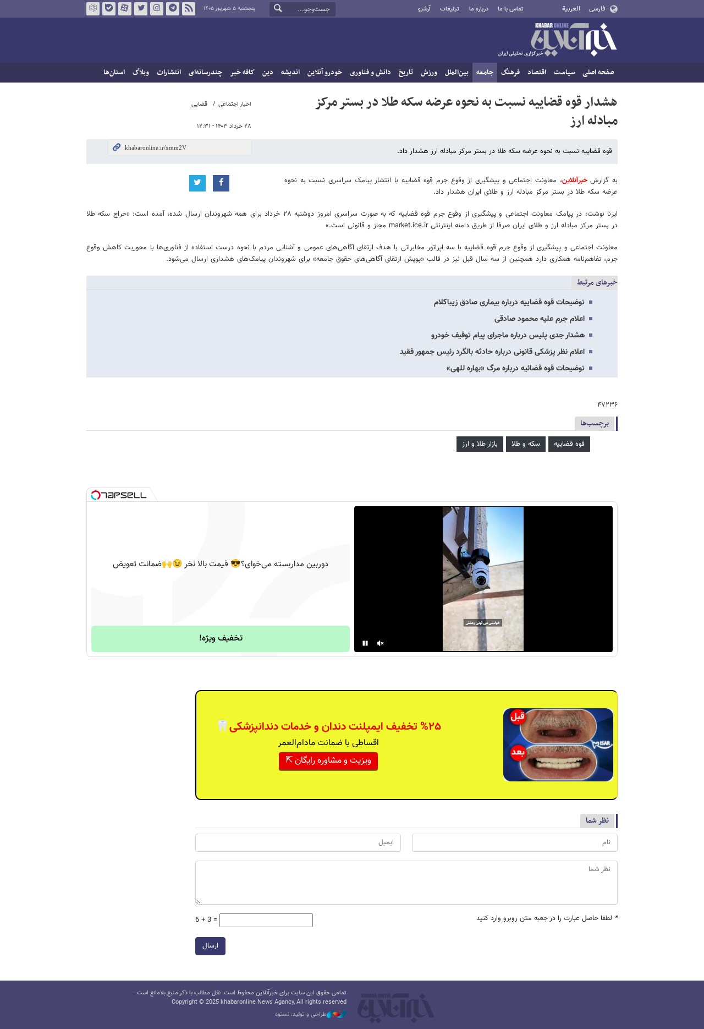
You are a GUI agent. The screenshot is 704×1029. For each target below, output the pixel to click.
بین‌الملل (457, 73)
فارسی (597, 9)
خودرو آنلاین (324, 73)
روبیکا (93, 8)
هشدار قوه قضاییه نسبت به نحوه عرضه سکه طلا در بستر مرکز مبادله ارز (466, 111)
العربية (571, 9)
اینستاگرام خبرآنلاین (156, 8)
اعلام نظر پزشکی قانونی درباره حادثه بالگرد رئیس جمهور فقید (492, 352)
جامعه (484, 73)
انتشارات (169, 73)
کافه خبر (242, 73)
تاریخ (406, 73)
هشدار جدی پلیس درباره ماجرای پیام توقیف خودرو (508, 336)
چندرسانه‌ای (205, 73)
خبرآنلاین (557, 41)
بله (109, 8)
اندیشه (290, 73)
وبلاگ (141, 73)
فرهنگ (510, 73)
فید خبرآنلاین (188, 8)
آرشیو (424, 9)
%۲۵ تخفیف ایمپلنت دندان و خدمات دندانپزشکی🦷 (328, 727)
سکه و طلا (526, 444)
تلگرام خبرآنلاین (172, 8)
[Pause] (365, 643)
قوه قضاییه (569, 444)
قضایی (199, 104)
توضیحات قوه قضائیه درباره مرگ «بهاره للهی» (516, 369)
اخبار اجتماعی (234, 104)
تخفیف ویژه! (221, 638)
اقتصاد (536, 73)
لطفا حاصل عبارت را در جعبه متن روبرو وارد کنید (547, 918)
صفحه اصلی (598, 73)
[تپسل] (95, 495)
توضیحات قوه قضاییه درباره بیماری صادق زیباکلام (509, 303)
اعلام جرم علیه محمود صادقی (539, 319)
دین (267, 73)
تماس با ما (511, 9)
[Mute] (380, 643)
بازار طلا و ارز (480, 444)
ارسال (210, 945)
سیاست (564, 73)
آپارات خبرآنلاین (124, 8)
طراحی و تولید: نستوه (301, 1014)
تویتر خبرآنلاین (140, 8)
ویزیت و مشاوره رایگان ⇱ (328, 761)
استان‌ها (114, 73)
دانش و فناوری (370, 73)
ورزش (429, 73)
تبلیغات (449, 9)
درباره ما (478, 9)
